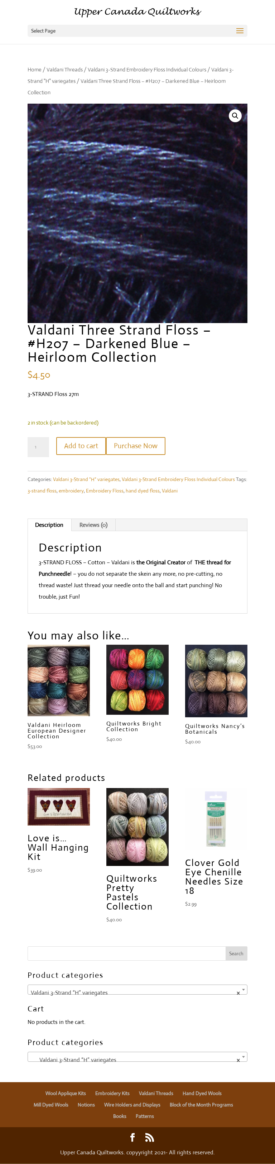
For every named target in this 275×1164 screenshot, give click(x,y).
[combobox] (137, 990)
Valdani (170, 490)
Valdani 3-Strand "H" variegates (86, 479)
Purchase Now (136, 445)
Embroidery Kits (112, 1093)
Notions (86, 1104)
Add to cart (81, 445)
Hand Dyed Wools (202, 1093)
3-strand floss (42, 490)
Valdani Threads (65, 69)
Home (35, 69)
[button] (235, 115)
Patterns (145, 1116)
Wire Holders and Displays (132, 1104)
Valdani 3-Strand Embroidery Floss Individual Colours (147, 69)
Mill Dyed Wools (51, 1104)
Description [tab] (49, 525)
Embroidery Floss (105, 490)
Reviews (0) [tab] (93, 525)
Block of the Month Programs (201, 1104)
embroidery (71, 490)
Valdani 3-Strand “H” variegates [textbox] (135, 992)
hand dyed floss (143, 490)
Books (119, 1116)
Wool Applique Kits (65, 1093)
